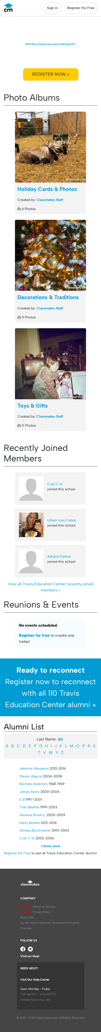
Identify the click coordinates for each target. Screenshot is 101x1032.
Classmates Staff (50, 200)
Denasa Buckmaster (35, 830)
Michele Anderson (33, 784)
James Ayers (29, 792)
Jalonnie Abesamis (34, 768)
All (60, 739)
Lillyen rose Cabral (61, 520)
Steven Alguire (30, 776)
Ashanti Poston (59, 556)
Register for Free (17, 853)
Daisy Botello (29, 823)
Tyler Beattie (29, 807)
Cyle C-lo (55, 484)
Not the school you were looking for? (50, 44)
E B (22, 799)
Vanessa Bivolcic (32, 815)
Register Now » (50, 74)
